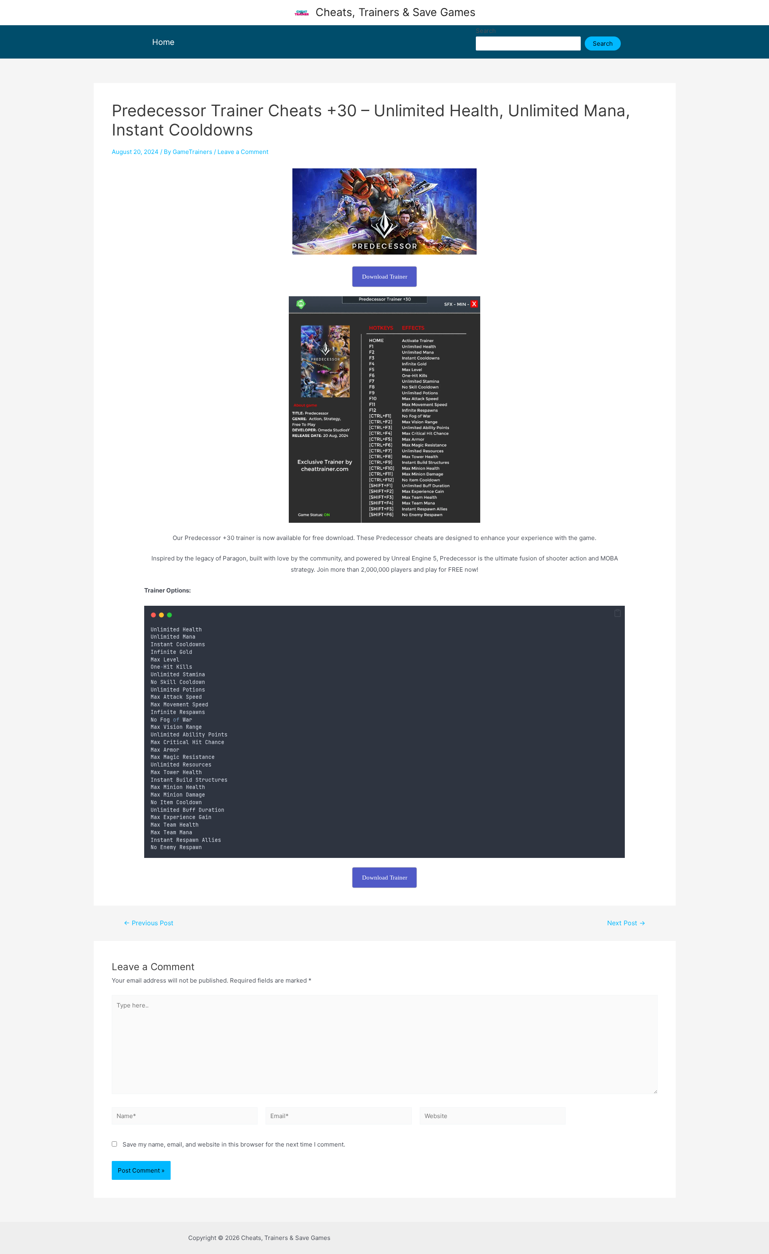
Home (163, 42)
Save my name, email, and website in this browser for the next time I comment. (234, 1144)
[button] (617, 613)
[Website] (493, 1117)
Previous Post (148, 923)
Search (486, 30)
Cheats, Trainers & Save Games (395, 12)
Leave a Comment (242, 152)
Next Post (626, 923)
